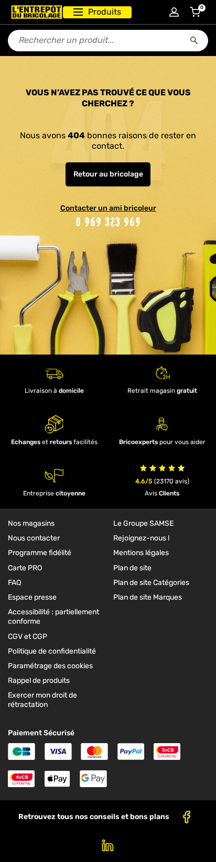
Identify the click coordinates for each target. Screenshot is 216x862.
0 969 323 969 (108, 222)
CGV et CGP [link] (27, 636)
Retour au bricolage (108, 174)
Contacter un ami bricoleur (108, 208)
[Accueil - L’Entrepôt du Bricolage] (36, 12)
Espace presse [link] (32, 597)
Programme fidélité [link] (39, 552)
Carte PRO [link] (25, 567)
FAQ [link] (14, 582)
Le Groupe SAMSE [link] (143, 523)
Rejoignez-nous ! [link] (141, 538)
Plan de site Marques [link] (147, 597)
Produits (104, 12)
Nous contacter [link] (34, 538)
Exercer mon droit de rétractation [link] (42, 700)
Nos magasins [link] (31, 523)
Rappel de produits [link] (39, 680)
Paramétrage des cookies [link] (50, 665)
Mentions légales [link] (141, 552)
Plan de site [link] (132, 567)
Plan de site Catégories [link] (151, 582)
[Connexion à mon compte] (174, 12)
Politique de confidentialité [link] (52, 651)
